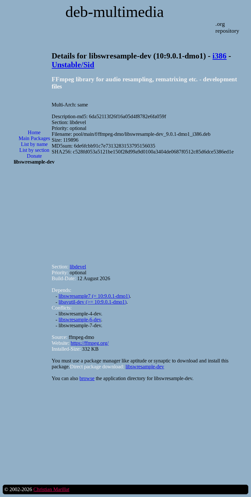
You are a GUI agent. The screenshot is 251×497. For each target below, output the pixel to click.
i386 (219, 56)
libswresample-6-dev (80, 319)
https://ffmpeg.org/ (90, 343)
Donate (34, 156)
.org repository (227, 27)
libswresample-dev (145, 366)
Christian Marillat (51, 489)
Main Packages (34, 138)
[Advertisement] (34, 275)
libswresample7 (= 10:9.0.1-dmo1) (94, 296)
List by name (34, 144)
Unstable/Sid (73, 64)
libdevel (78, 266)
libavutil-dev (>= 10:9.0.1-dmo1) (92, 302)
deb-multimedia (114, 11)
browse (86, 378)
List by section (34, 150)
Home (34, 132)
